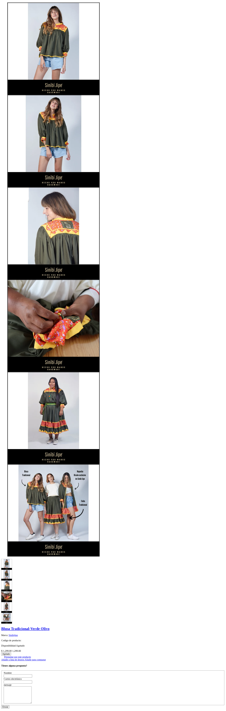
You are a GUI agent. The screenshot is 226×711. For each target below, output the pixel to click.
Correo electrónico (13, 679)
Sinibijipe (13, 635)
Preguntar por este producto (17, 657)
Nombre (8, 673)
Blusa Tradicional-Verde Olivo (25, 629)
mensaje (8, 685)
